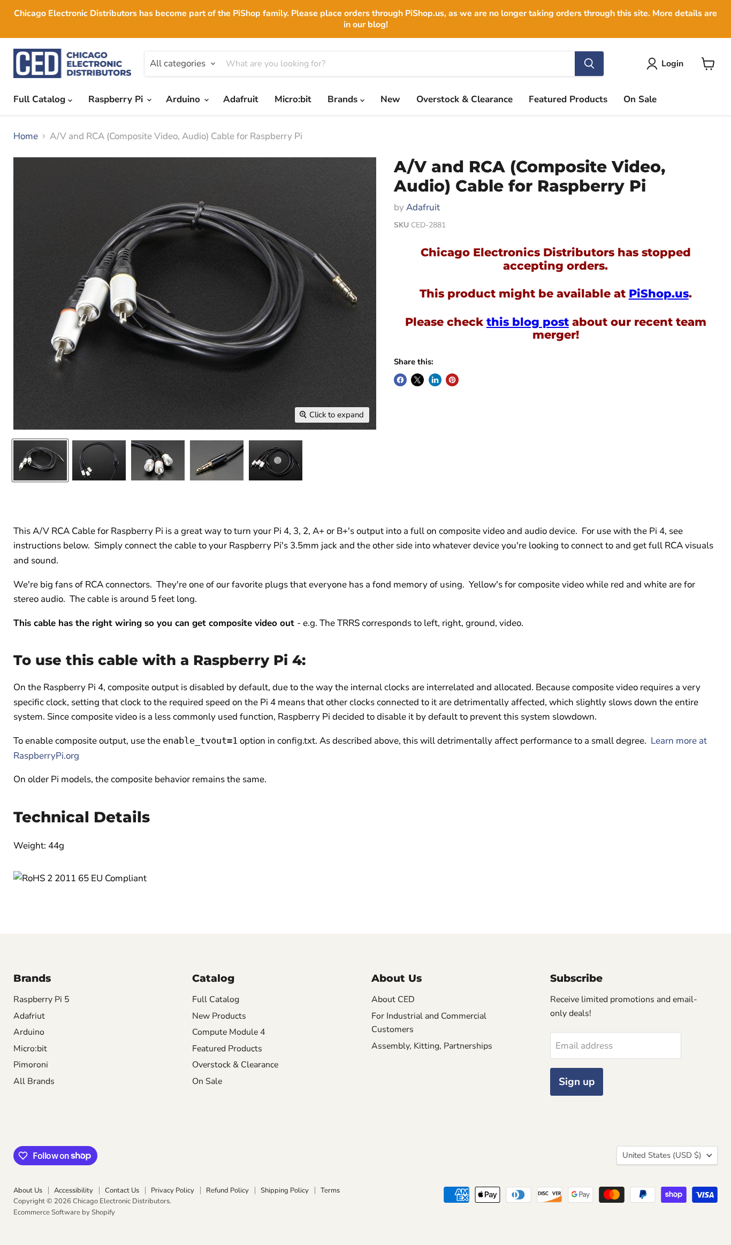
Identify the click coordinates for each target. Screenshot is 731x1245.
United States (662, 1155)
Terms (330, 1190)
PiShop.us (659, 293)
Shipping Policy (285, 1190)
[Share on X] (417, 379)
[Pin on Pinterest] (452, 379)
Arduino (184, 99)
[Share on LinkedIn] (435, 379)
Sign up (577, 1082)
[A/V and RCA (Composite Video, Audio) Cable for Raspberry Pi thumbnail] (99, 460)
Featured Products (568, 99)
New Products (219, 1016)
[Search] (589, 63)
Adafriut (29, 1016)
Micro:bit (293, 99)
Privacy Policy (172, 1190)
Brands (344, 99)
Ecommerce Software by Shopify (64, 1212)
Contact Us (122, 1190)
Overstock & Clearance (464, 99)
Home (25, 136)
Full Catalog (40, 99)
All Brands (34, 1081)
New (390, 99)
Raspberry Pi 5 (41, 999)
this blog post (527, 322)
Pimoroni (30, 1065)
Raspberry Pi (117, 99)
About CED (393, 999)
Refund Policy (227, 1190)
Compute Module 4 (228, 1032)
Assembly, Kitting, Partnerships (431, 1046)
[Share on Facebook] (400, 379)
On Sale (640, 99)
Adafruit (240, 99)
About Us (27, 1190)
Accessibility (73, 1190)
